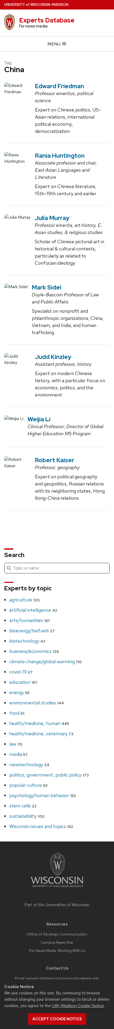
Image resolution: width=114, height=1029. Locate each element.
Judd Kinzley (53, 357)
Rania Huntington (60, 156)
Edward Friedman (59, 86)
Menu (54, 44)
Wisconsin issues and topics (41, 826)
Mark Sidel (46, 287)
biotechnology (27, 641)
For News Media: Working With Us (57, 950)
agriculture (24, 600)
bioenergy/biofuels (32, 631)
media (18, 754)
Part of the (57, 905)
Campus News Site (57, 942)
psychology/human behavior (42, 795)
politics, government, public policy (49, 775)
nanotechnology (29, 764)
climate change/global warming (45, 661)
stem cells (23, 806)
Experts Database (46, 20)
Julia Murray (52, 218)
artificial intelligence (33, 610)
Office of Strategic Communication (57, 934)
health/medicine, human (39, 723)
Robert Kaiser (54, 460)
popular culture (28, 785)
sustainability (27, 816)
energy (19, 692)
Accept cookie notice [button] (57, 1019)
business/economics (34, 651)
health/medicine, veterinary (41, 734)
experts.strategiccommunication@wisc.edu (62, 978)
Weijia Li (39, 419)
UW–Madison (36, 4)
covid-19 (21, 672)
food (16, 713)
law (15, 744)
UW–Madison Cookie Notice (78, 1005)
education (23, 682)
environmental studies (36, 703)
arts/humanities (29, 620)
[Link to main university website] (57, 888)
